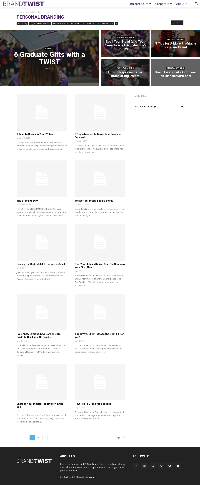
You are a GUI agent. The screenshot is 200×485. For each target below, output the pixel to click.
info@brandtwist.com (83, 477)
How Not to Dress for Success (93, 403)
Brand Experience (105, 23)
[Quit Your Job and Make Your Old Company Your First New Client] (100, 242)
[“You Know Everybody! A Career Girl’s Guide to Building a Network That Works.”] (42, 312)
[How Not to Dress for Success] (100, 382)
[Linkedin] (153, 466)
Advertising (22, 23)
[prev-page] (19, 437)
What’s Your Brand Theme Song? (94, 200)
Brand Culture (88, 23)
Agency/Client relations (40, 23)
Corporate (162, 4)
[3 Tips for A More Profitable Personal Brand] (175, 43)
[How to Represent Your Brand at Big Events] (125, 73)
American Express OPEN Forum (66, 23)
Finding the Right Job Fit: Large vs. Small (41, 264)
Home (19, 12)
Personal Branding (33, 12)
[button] (196, 3)
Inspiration (49, 48)
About (180, 4)
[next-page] (45, 437)
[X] (170, 466)
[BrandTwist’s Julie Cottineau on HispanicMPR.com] (175, 73)
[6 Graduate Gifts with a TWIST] (49, 58)
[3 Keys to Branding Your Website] (42, 112)
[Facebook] (136, 466)
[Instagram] (144, 466)
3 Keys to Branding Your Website (36, 134)
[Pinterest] (161, 466)
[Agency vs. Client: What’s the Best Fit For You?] (100, 312)
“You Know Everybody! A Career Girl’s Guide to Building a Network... (38, 335)
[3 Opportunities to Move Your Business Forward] (100, 112)
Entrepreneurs (138, 4)
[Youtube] (178, 466)
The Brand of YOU (27, 200)
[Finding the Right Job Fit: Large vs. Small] (42, 242)
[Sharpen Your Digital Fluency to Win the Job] (42, 382)
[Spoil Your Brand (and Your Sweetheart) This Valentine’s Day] (125, 43)
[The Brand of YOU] (42, 178)
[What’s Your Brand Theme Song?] (100, 178)
